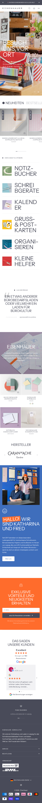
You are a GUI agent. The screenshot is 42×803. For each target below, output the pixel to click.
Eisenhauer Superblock (31, 398)
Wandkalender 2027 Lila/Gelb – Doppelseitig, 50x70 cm (13, 139)
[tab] (13, 103)
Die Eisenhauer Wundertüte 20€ (31, 431)
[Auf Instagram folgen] (21, 785)
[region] (21, 54)
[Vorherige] (4, 455)
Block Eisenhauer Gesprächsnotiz (10, 398)
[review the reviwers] (10, 675)
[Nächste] (37, 455)
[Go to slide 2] (21, 691)
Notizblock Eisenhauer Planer (10, 431)
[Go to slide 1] (19, 691)
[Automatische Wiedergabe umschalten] (38, 91)
